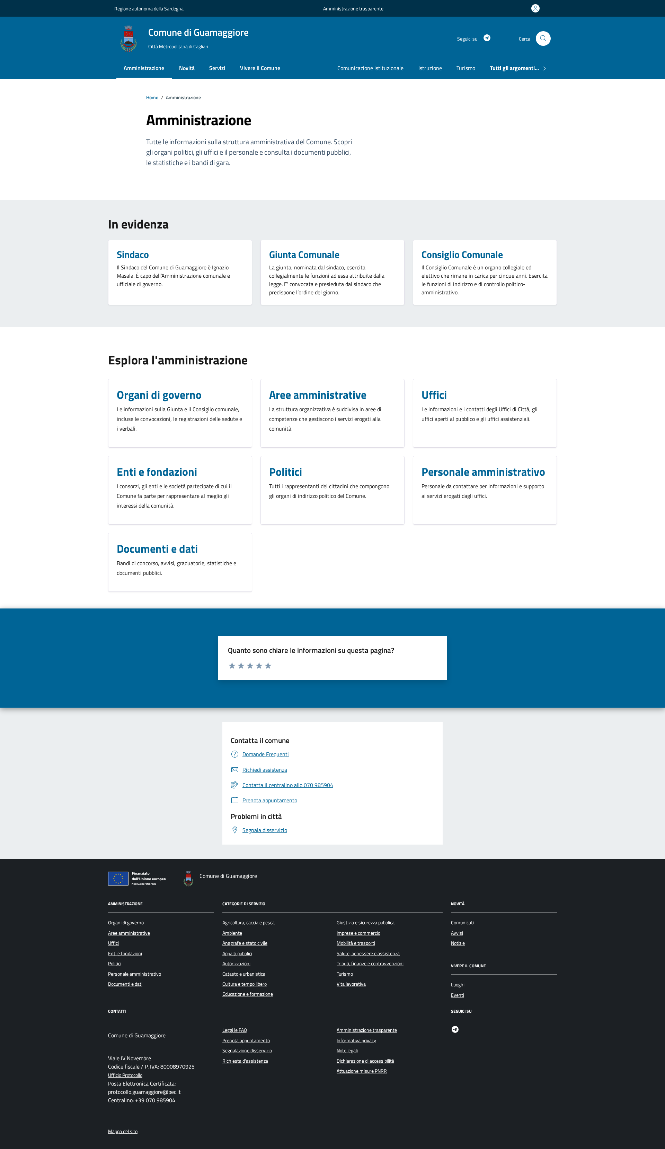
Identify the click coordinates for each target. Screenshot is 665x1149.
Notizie (458, 943)
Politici (114, 963)
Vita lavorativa (351, 984)
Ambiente (232, 933)
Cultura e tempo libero (244, 984)
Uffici (113, 943)
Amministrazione (144, 68)
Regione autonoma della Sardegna (149, 8)
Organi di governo (126, 922)
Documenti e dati (125, 984)
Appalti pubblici (237, 953)
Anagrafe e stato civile (244, 943)
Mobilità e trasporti (356, 943)
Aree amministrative (129, 933)
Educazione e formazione (247, 994)
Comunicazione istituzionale (370, 68)
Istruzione (430, 68)
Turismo (465, 68)
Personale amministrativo (134, 974)
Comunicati (462, 922)
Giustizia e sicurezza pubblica (365, 922)
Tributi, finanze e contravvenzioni (370, 963)
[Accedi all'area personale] (537, 8)
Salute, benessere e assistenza (368, 953)
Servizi (217, 68)
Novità (187, 68)
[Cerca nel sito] (543, 38)
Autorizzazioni (236, 963)
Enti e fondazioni (125, 953)
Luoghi (457, 984)
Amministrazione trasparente (353, 8)
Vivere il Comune (260, 68)
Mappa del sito (123, 1131)
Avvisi (457, 933)
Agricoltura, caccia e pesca (248, 922)
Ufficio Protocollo (125, 1075)
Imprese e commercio (358, 933)
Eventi (457, 995)
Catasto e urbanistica (243, 974)
